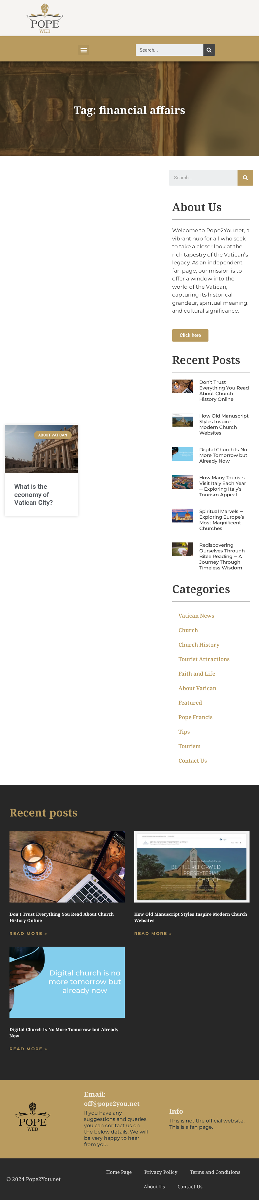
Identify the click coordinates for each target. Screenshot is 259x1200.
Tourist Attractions (204, 659)
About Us (154, 1186)
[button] (83, 50)
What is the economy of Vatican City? (33, 494)
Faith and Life (196, 673)
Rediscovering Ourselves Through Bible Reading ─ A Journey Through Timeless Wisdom (222, 556)
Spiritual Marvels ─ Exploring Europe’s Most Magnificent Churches (221, 519)
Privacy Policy (161, 1172)
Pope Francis (195, 717)
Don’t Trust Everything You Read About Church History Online (224, 390)
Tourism (189, 746)
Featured (190, 702)
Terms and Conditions (215, 1172)
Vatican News (196, 615)
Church (188, 630)
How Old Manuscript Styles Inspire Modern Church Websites (224, 424)
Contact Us (192, 760)
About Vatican (197, 688)
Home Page (119, 1172)
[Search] (209, 50)
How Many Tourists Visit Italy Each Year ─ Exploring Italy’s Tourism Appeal (222, 486)
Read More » (28, 933)
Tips (184, 731)
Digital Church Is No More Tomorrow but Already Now (223, 455)
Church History (199, 644)
